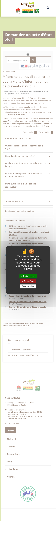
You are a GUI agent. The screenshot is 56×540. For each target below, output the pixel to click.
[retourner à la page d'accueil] (27, 8)
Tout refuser (29, 281)
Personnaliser (28, 286)
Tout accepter (28, 276)
